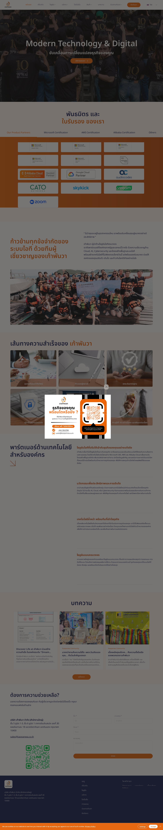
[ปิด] (160, 826)
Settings (143, 826)
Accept (153, 826)
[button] (106, 387)
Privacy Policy (90, 826)
